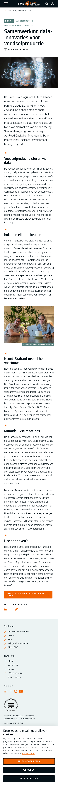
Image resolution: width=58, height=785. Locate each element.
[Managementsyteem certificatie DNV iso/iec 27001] (11, 706)
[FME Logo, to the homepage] (29, 3)
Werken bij (13, 665)
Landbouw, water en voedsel (19, 10)
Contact (12, 635)
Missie (11, 661)
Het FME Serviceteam (18, 631)
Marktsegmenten (24, 21)
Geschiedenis (14, 677)
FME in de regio (15, 673)
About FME (13, 647)
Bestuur (11, 669)
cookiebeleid (28, 753)
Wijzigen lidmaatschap (18, 643)
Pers (10, 639)
